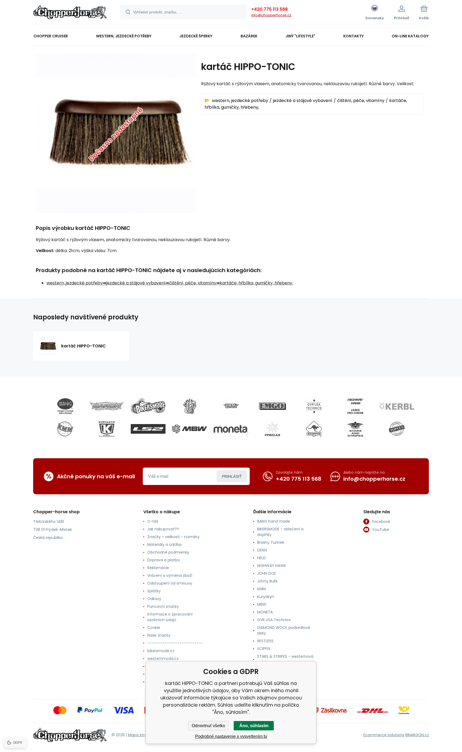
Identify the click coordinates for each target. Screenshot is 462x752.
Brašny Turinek (270, 542)
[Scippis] (314, 429)
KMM (261, 589)
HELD (261, 558)
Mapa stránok (140, 735)
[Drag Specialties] (231, 406)
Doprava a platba (163, 560)
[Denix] (189, 406)
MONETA (265, 612)
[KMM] (65, 429)
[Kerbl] (396, 406)
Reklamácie (158, 567)
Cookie (153, 627)
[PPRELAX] (272, 429)
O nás (152, 521)
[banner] (70, 13)
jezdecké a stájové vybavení (302, 100)
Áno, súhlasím (253, 725)
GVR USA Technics (274, 619)
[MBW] (189, 429)
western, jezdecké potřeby (240, 100)
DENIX (262, 550)
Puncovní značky (163, 606)
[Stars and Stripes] (355, 429)
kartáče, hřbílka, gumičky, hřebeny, (256, 283)
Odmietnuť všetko (208, 725)
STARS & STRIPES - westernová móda (285, 659)
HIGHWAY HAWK (271, 565)
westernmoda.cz (163, 658)
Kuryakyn (265, 596)
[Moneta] (231, 429)
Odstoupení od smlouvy (169, 583)
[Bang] (65, 406)
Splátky (154, 591)
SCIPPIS (263, 648)
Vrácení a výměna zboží (169, 575)
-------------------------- (175, 643)
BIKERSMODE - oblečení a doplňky (280, 531)
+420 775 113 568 (269, 9)
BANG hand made (273, 521)
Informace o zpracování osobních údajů (169, 617)
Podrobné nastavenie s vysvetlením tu (231, 736)
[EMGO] (272, 406)
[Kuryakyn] (106, 429)
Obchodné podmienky (168, 552)
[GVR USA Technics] (314, 406)
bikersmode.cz (160, 650)
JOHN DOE (266, 573)
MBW (261, 604)
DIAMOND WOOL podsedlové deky (283, 630)
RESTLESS (265, 641)
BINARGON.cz (417, 735)
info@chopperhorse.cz (271, 15)
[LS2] (148, 429)
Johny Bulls (267, 581)
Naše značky (159, 635)
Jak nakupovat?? (163, 529)
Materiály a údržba (164, 544)
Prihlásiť (232, 476)
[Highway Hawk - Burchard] (355, 406)
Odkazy (154, 598)
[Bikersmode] (148, 406)
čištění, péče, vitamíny (360, 100)
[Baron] (106, 406)
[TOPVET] (396, 429)
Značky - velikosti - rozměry (173, 536)
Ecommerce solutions (383, 735)
